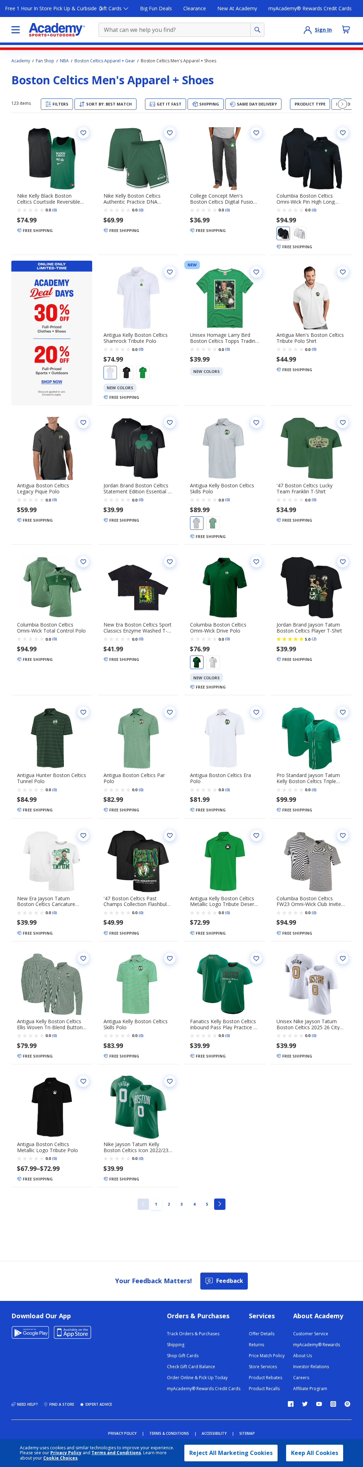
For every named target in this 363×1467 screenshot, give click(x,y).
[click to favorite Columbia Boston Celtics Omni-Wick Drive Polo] (256, 561)
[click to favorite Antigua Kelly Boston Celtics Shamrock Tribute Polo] (169, 272)
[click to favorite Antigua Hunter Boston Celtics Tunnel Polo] (83, 712)
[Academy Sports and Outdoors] (56, 30)
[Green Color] (143, 372)
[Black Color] (283, 233)
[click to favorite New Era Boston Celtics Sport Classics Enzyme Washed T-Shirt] (169, 561)
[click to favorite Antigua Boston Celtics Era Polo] (256, 712)
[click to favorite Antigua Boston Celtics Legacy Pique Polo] (83, 422)
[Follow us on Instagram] (333, 1404)
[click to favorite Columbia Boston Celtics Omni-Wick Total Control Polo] (83, 561)
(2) (314, 639)
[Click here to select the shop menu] (15, 29)
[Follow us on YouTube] (319, 1404)
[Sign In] (307, 29)
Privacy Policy (66, 1453)
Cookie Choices (60, 1458)
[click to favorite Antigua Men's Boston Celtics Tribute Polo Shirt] (342, 272)
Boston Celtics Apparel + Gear (104, 60)
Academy (20, 60)
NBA (64, 60)
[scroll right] (342, 104)
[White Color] (299, 233)
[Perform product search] (257, 30)
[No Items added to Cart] (346, 29)
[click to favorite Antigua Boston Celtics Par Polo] (169, 712)
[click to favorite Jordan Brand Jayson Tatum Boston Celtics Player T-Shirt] (342, 561)
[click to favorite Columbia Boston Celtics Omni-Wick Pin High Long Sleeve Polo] (342, 132)
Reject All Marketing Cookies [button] (231, 1453)
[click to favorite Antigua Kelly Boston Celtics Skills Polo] (256, 422)
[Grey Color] (196, 523)
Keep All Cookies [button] (314, 1453)
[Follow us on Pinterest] (347, 1404)
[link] (143, 1204)
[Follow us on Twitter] (305, 1404)
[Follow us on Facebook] (290, 1404)
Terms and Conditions (116, 1453)
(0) (54, 210)
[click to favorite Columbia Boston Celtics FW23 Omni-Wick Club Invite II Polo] (342, 835)
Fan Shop (45, 60)
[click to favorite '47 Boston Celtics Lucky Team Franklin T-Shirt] (342, 422)
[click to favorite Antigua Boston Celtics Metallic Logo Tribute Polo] (83, 1081)
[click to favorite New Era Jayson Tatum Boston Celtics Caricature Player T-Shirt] (83, 835)
